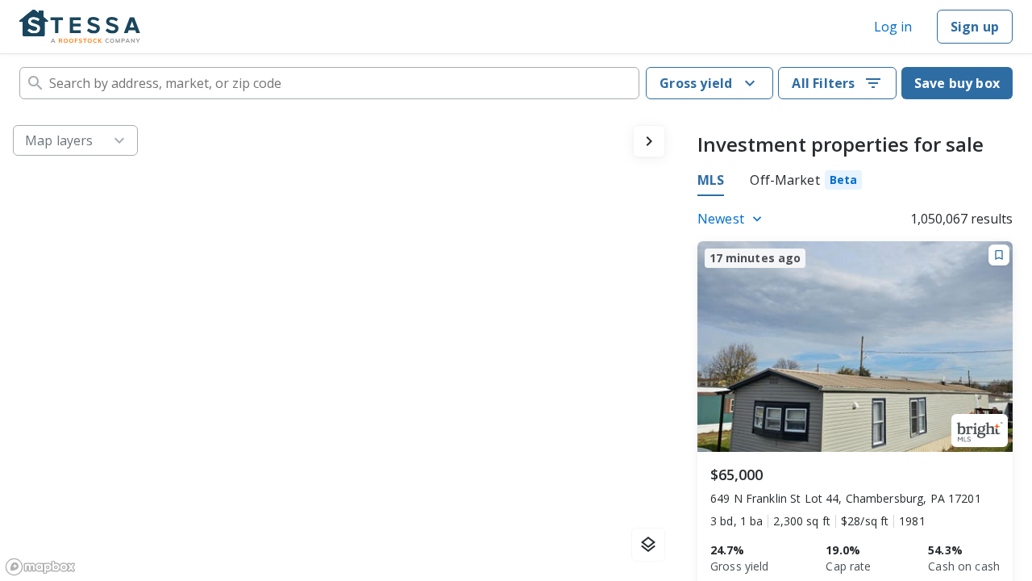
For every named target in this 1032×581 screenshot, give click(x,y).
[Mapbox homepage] (40, 567)
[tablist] (779, 182)
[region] (339, 346)
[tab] (806, 182)
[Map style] (648, 545)
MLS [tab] (710, 180)
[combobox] (329, 83)
